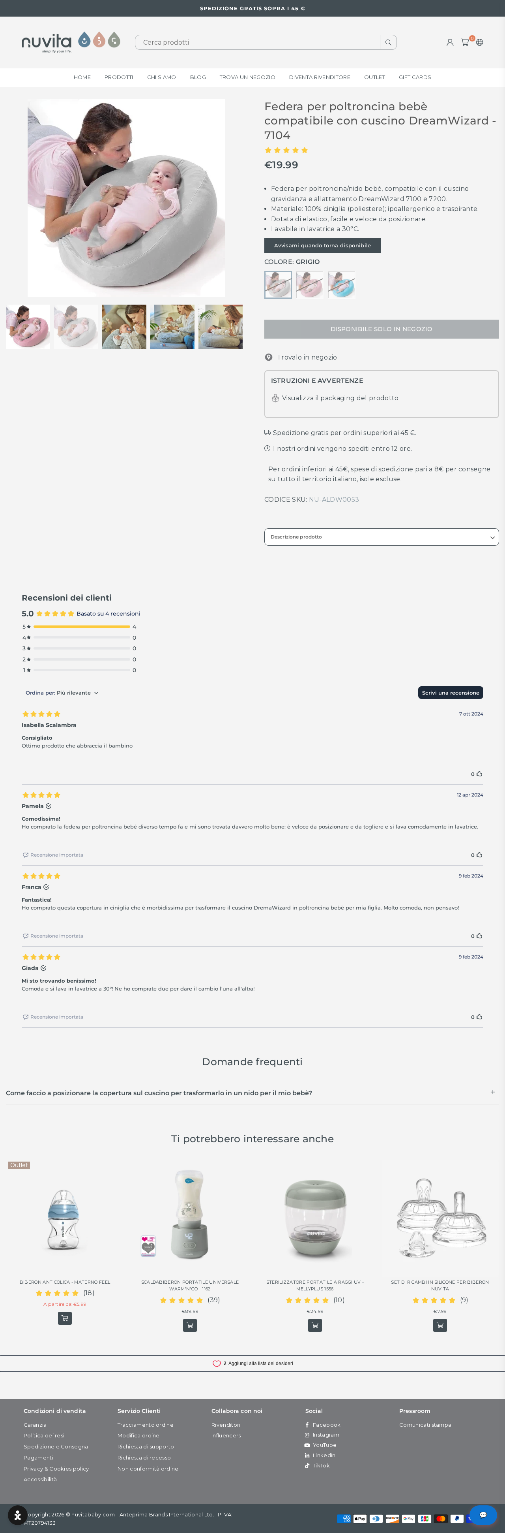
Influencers (226, 1435)
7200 (437, 199)
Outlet (374, 77)
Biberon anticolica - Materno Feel (65, 1282)
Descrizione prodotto (296, 537)
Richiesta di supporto (146, 1446)
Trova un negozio (247, 77)
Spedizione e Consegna (56, 1446)
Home (82, 77)
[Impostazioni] (478, 42)
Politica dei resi (44, 1435)
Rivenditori (226, 1425)
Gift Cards (415, 77)
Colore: (292, 262)
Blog (198, 77)
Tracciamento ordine (146, 1425)
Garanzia (35, 1425)
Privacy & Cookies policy (56, 1468)
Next (240, 198)
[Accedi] (450, 42)
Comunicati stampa (425, 1425)
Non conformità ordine (148, 1468)
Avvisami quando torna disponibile (322, 245)
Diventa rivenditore (319, 77)
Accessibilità (40, 1479)
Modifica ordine (139, 1435)
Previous (13, 198)
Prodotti (119, 77)
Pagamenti (38, 1457)
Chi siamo (161, 77)
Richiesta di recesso (144, 1457)
